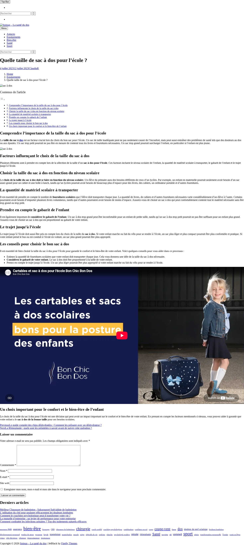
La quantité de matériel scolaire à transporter (30, 114)
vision (2, 538)
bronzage (45, 529)
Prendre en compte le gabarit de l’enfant (28, 117)
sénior (196, 535)
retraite (134, 534)
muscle (76, 535)
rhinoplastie (145, 534)
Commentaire (8, 465)
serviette (165, 535)
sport (188, 533)
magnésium (55, 534)
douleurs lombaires (216, 529)
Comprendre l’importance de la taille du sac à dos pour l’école (38, 105)
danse (174, 529)
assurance (17, 529)
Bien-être (11, 40)
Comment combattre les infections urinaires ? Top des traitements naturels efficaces (43, 521)
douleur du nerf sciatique (195, 529)
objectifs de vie (91, 535)
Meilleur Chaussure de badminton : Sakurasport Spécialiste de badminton (38, 509)
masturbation (67, 535)
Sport (9, 46)
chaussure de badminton (65, 529)
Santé (9, 43)
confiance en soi (141, 529)
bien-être (32, 528)
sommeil (177, 534)
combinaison (128, 529)
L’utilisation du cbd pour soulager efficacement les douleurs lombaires (36, 512)
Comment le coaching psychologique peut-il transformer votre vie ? (35, 515)
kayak (46, 535)
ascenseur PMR (6, 529)
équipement (45, 538)
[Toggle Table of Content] (2, 99)
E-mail (4, 477)
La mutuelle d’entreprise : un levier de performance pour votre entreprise (38, 518)
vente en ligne (235, 535)
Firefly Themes (69, 543)
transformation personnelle (210, 535)
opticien (102, 535)
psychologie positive (122, 535)
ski (170, 535)
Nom (3, 470)
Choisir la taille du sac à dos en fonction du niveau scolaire (36, 111)
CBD (53, 529)
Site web (4, 483)
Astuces (11, 34)
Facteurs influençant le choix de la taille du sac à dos (33, 108)
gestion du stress (27, 535)
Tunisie (225, 535)
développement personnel (10, 535)
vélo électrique (11, 538)
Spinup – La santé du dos (33, 543)
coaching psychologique (112, 529)
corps (151, 529)
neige (82, 535)
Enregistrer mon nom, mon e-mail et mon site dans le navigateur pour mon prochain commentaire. (55, 489)
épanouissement (33, 538)
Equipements (13, 37)
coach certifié (97, 529)
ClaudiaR (34, 68)
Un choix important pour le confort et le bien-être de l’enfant (38, 126)
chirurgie (83, 529)
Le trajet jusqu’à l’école (20, 120)
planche (110, 535)
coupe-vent (162, 529)
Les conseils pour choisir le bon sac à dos (28, 123)
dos (21, 140)
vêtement (22, 538)
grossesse (38, 535)
